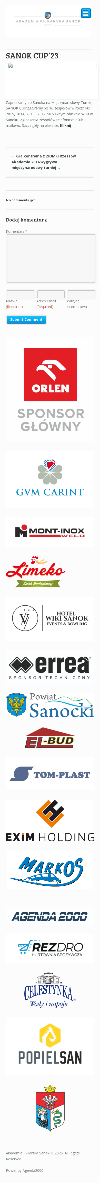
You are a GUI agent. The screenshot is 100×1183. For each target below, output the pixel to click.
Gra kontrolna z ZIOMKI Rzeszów (44, 156)
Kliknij (65, 125)
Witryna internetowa (77, 304)
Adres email (46, 304)
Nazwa (14, 304)
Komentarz (16, 231)
